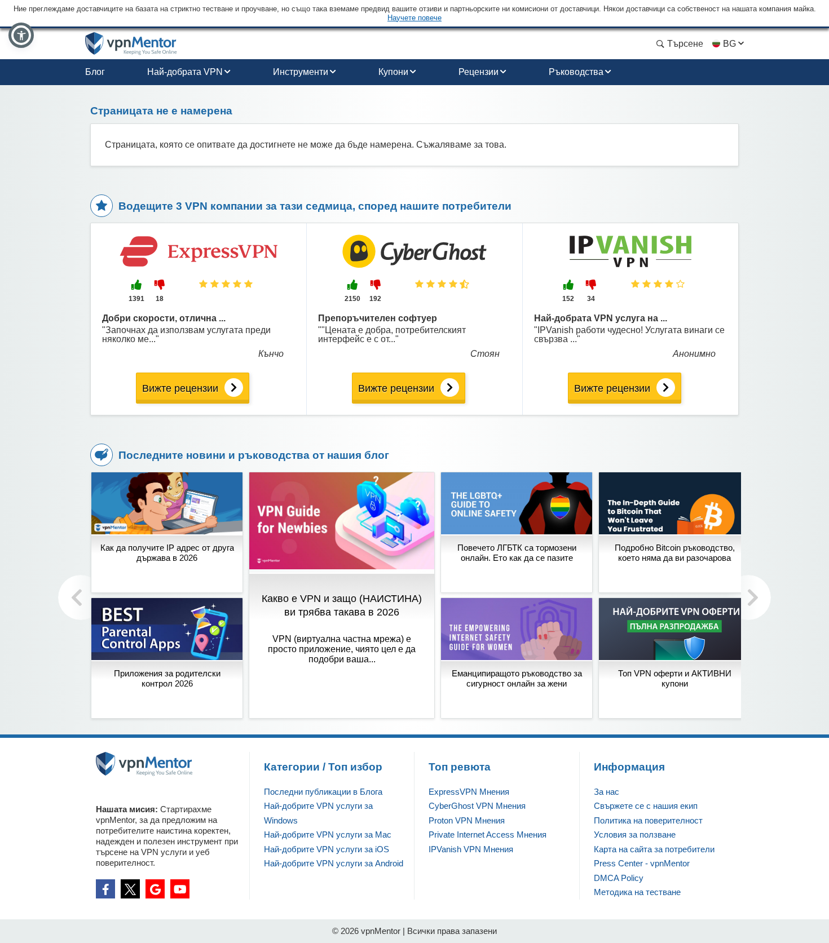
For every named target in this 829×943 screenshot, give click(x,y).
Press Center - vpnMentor (642, 863)
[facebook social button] (105, 888)
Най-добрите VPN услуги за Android (333, 863)
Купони (393, 72)
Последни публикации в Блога (323, 791)
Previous (80, 597)
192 (375, 299)
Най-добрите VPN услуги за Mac (327, 834)
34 (591, 299)
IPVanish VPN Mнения (471, 849)
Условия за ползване (635, 834)
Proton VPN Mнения (467, 820)
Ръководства (576, 72)
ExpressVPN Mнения (469, 791)
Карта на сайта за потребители (654, 849)
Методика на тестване (637, 892)
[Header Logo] (131, 43)
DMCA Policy (618, 878)
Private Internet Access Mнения (487, 834)
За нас (606, 791)
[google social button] (155, 888)
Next (748, 597)
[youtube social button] (179, 888)
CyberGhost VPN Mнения (477, 806)
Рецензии (478, 72)
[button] (21, 35)
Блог (95, 72)
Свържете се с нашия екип (646, 806)
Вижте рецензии (180, 388)
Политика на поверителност (648, 820)
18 (160, 299)
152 (568, 299)
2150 (352, 299)
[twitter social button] (130, 888)
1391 (136, 299)
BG (729, 43)
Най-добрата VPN (185, 72)
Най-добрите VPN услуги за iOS (326, 849)
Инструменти (300, 72)
